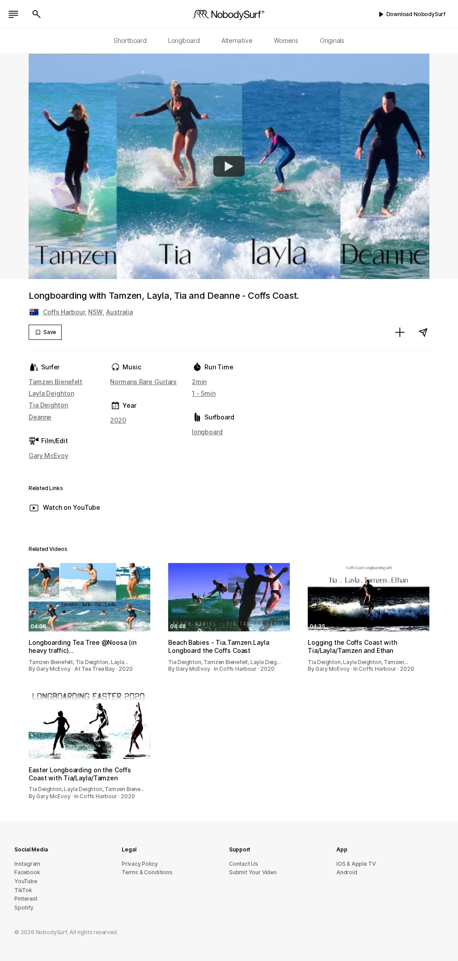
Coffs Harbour (64, 312)
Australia (119, 312)
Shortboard (130, 40)
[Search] (36, 14)
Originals (332, 40)
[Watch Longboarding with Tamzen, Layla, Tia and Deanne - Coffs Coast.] (229, 166)
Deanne (40, 417)
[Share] (423, 332)
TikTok (23, 890)
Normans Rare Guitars (143, 381)
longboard (207, 432)
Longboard (184, 40)
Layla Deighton (51, 393)
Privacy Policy (139, 863)
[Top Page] (229, 14)
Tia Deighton (48, 405)
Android (346, 872)
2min (199, 381)
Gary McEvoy (48, 455)
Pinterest (26, 898)
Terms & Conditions (147, 872)
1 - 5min (204, 393)
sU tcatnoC (243, 863)
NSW (95, 312)
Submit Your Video (253, 872)
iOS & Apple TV (355, 863)
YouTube (25, 881)
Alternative (237, 40)
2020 (118, 420)
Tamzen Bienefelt (55, 381)
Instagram (27, 863)
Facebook (27, 872)
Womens (286, 40)
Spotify (24, 907)
